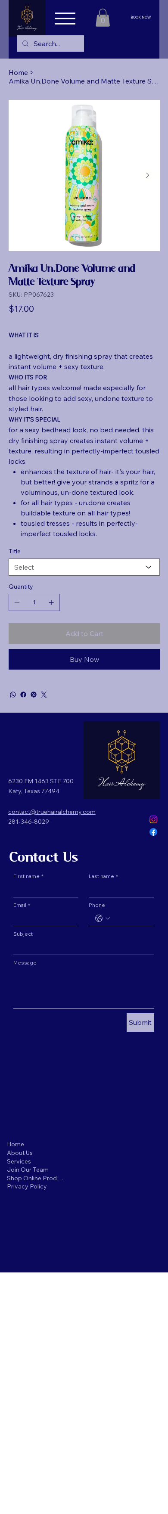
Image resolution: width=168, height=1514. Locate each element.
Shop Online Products (36, 1178)
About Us (20, 1153)
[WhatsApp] (13, 694)
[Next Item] (148, 176)
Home (15, 1144)
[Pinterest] (33, 694)
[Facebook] (23, 694)
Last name (103, 876)
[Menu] (65, 18)
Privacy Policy (27, 1186)
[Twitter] (44, 694)
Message (25, 962)
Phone (97, 905)
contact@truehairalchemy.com (52, 812)
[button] (102, 18)
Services (19, 1161)
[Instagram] (153, 819)
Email (21, 905)
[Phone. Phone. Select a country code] (102, 918)
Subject (23, 934)
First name (28, 876)
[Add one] (51, 602)
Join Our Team (28, 1169)
